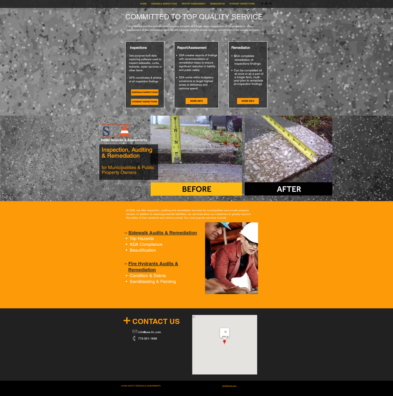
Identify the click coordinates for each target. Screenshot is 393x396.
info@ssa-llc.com (149, 332)
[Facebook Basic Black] (262, 3)
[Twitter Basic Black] (266, 3)
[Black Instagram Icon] (270, 3)
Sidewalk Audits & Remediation (162, 232)
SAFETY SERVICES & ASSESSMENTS (144, 386)
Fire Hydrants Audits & (153, 263)
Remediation (142, 269)
